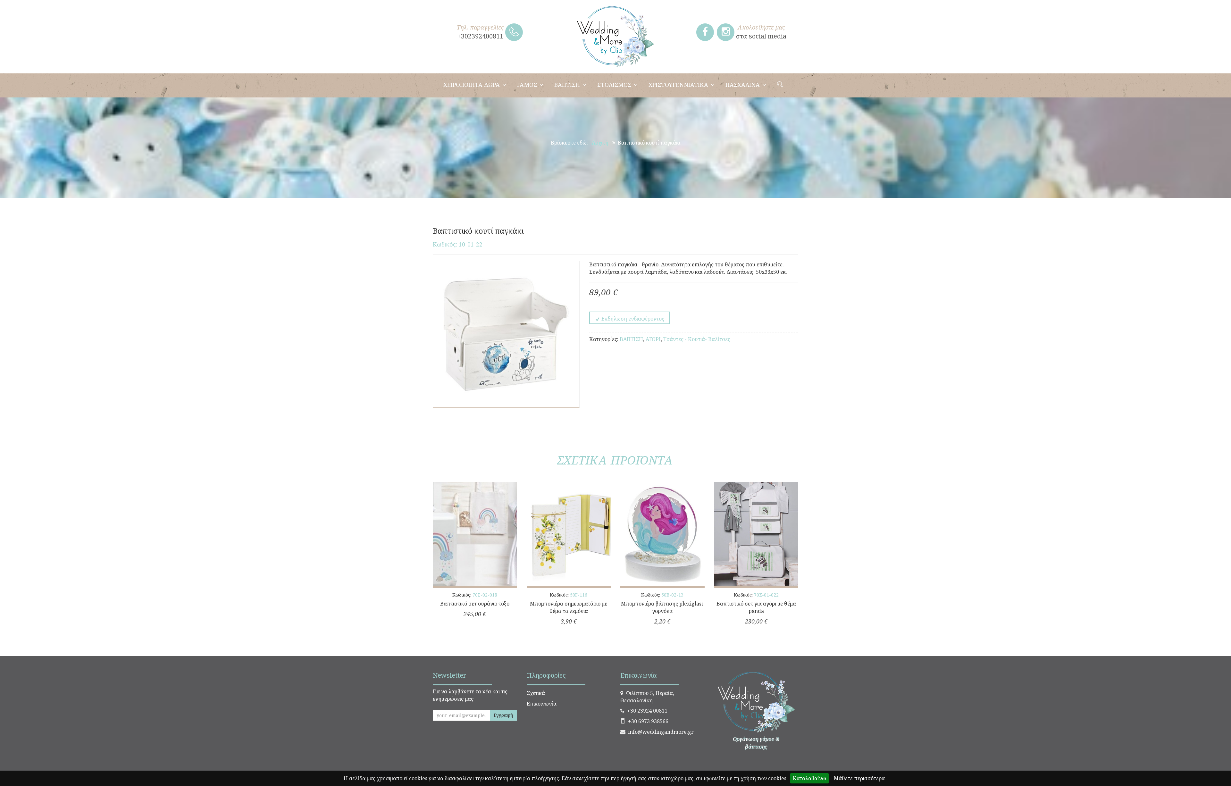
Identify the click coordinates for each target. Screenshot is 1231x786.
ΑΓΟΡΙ (653, 339)
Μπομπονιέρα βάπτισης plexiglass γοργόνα (662, 607)
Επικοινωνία (542, 703)
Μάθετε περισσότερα (859, 778)
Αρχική (600, 142)
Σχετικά (536, 693)
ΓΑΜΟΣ (527, 84)
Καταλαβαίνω (809, 778)
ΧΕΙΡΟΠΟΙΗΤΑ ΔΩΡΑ (471, 84)
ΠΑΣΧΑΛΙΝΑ (742, 84)
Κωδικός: (474, 595)
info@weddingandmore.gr (661, 731)
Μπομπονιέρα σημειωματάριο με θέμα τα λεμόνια (568, 607)
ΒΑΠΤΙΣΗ (567, 84)
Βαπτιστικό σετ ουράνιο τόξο (474, 603)
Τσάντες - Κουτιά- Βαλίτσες (696, 339)
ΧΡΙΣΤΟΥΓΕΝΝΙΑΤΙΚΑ (678, 84)
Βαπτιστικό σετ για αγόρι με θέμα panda (756, 607)
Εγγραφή (503, 715)
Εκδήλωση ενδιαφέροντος (632, 318)
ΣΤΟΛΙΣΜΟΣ (614, 84)
